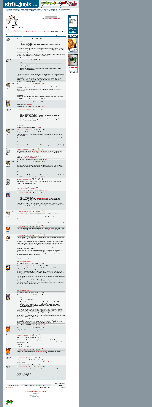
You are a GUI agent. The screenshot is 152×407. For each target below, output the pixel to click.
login (43, 18)
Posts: (19, 57)
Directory (47, 18)
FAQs (54, 18)
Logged (33, 57)
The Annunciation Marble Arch (38, 151)
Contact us (27, 391)
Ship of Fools (34, 391)
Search (50, 18)
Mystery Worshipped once (42, 351)
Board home (57, 18)
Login (16, 31)
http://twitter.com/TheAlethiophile (28, 157)
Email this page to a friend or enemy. (14, 35)
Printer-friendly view (12, 30)
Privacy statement (42, 391)
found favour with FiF (53, 229)
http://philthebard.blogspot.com (24, 261)
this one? (30, 104)
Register (20, 31)
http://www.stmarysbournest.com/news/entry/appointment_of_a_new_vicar (34, 361)
